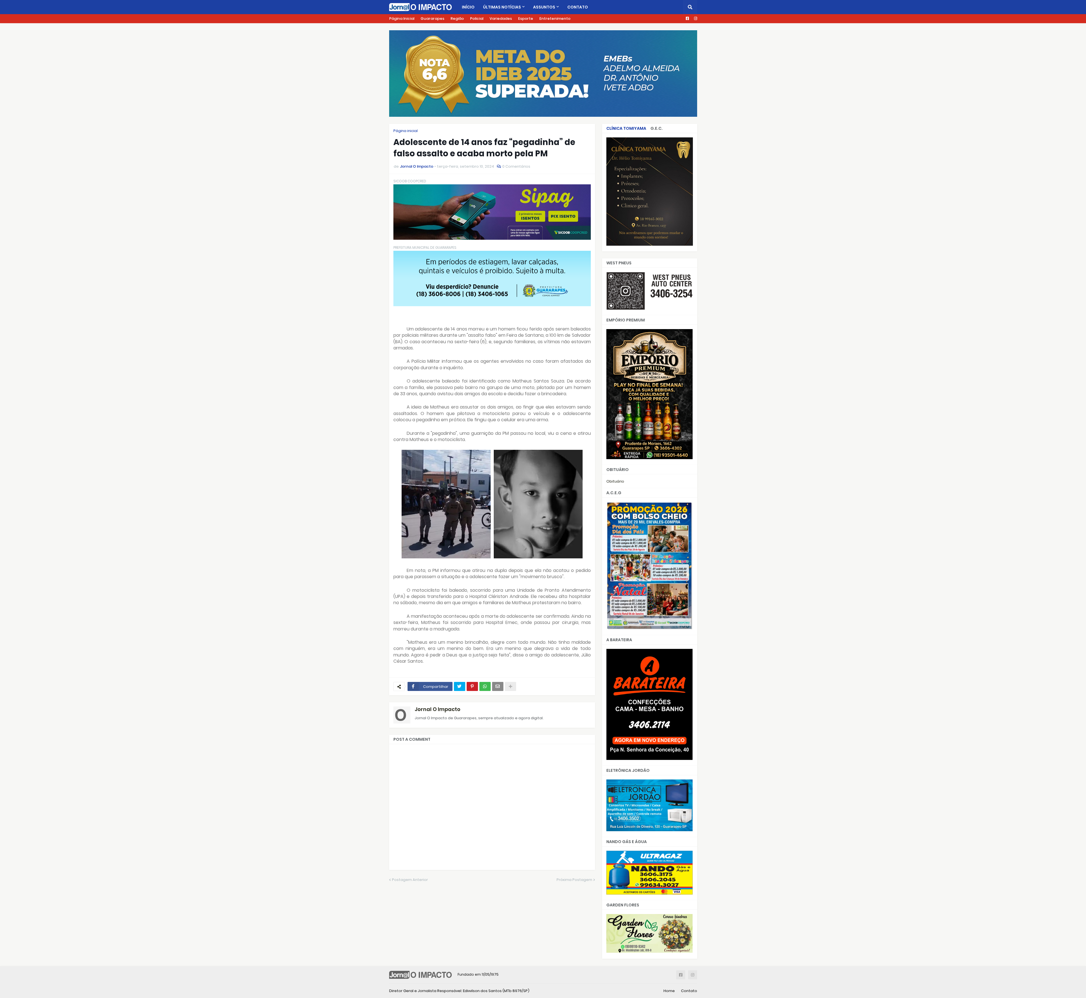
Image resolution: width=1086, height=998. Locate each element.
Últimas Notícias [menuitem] (502, 7)
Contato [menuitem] (577, 7)
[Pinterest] (472, 686)
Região (457, 18)
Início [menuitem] (468, 7)
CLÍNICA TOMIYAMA (626, 128)
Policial (476, 18)
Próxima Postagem (574, 879)
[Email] (497, 686)
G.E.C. (656, 128)
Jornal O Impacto (437, 709)
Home (669, 990)
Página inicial (405, 130)
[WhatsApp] (485, 686)
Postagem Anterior (410, 879)
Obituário (615, 481)
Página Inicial (401, 18)
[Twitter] (459, 686)
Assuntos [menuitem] (544, 7)
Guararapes (432, 18)
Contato (689, 990)
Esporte (525, 18)
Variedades (501, 18)
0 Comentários (516, 166)
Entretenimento (554, 18)
